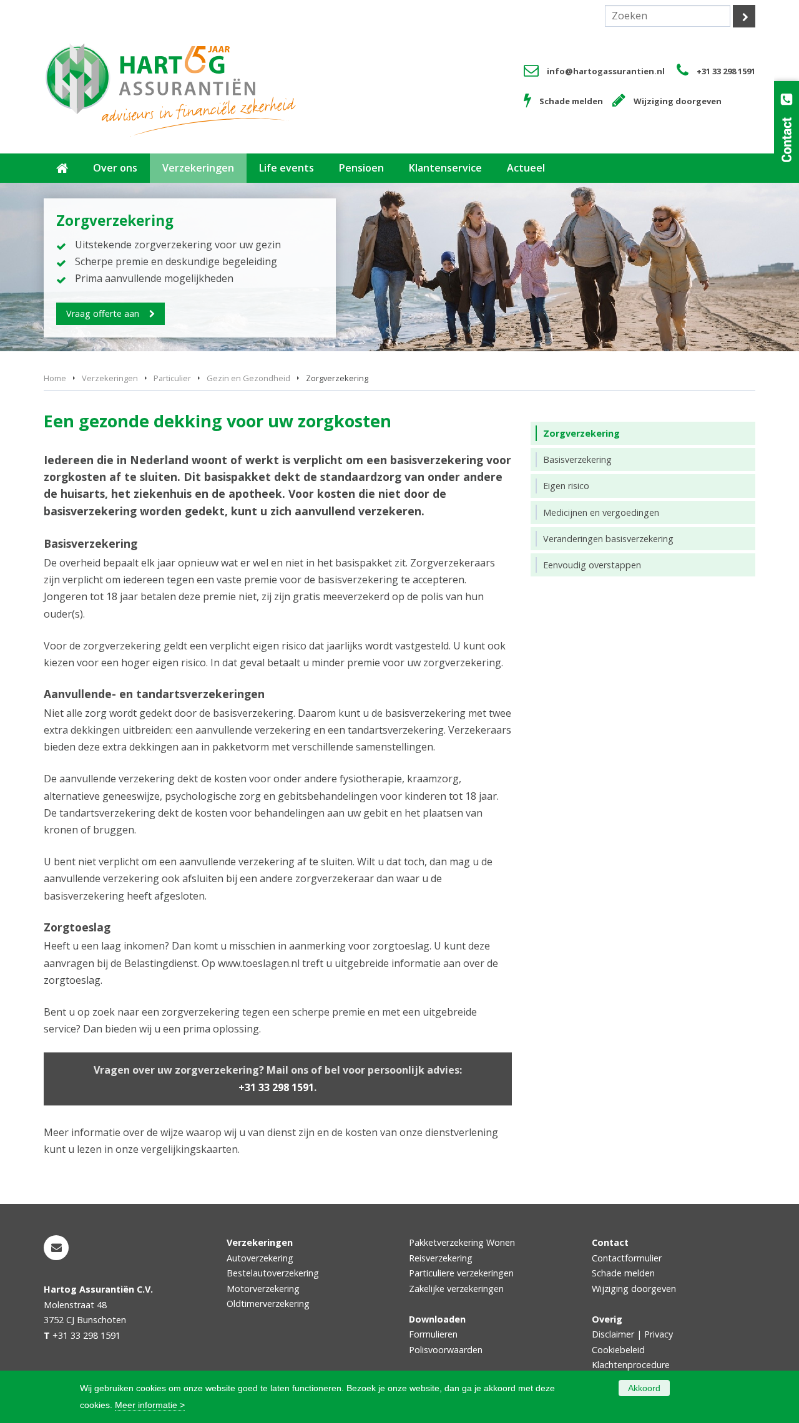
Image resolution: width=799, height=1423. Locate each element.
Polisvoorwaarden (446, 1350)
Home (55, 378)
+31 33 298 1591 (726, 71)
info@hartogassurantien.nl (606, 71)
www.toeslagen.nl (259, 963)
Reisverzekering (441, 1258)
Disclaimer (613, 1334)
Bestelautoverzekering (273, 1273)
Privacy (658, 1334)
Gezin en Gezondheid (248, 378)
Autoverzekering (260, 1258)
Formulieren (433, 1334)
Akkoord (644, 1388)
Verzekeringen (110, 378)
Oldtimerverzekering (268, 1303)
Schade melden (571, 101)
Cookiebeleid (618, 1350)
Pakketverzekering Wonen (462, 1242)
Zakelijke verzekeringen (456, 1288)
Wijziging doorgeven (678, 101)
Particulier (172, 378)
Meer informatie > (150, 1405)
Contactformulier (627, 1258)
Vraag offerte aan (102, 313)
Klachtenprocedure (631, 1365)
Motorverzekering (263, 1288)
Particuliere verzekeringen (461, 1273)
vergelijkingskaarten (189, 1149)
